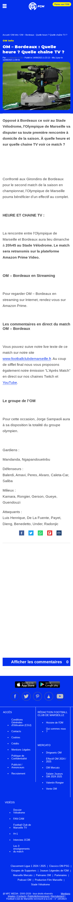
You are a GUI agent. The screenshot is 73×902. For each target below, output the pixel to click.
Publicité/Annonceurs (38, 896)
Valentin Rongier (55, 782)
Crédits (15, 743)
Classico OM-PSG (59, 866)
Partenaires (60, 875)
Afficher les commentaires (40, 662)
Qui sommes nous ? (56, 730)
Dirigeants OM (54, 752)
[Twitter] (26, 700)
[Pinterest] (37, 700)
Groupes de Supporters (23, 870)
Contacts (16, 731)
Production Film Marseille (48, 879)
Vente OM (51, 788)
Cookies (15, 737)
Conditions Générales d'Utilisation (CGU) (21, 722)
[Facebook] (15, 700)
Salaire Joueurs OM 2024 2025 (54, 775)
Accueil (6, 35)
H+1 (15, 833)
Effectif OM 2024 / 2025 (56, 760)
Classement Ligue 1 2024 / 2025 (28, 866)
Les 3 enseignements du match (21, 849)
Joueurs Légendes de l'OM (54, 870)
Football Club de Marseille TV (22, 826)
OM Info (14, 35)
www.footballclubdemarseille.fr (27, 359)
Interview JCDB (21, 839)
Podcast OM (24, 879)
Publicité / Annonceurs (17, 766)
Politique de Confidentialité (19, 757)
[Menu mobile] (5, 6)
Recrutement (18, 773)
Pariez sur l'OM (61, 4)
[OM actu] (36, 4)
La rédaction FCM (14, 57)
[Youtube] (60, 700)
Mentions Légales (21, 749)
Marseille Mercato (22, 875)
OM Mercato (53, 767)
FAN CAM (18, 818)
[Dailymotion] (49, 700)
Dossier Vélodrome (19, 811)
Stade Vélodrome (40, 884)
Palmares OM (43, 875)
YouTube (10, 383)
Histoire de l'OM (54, 722)
